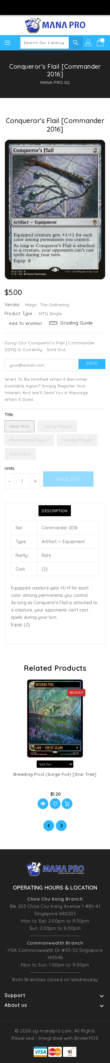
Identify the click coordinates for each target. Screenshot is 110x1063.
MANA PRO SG (55, 82)
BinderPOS (86, 1038)
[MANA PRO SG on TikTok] (72, 7)
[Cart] (101, 43)
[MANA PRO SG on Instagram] (49, 7)
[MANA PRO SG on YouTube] (60, 7)
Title (9, 414)
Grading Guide (76, 323)
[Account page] (88, 43)
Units (10, 468)
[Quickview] (43, 803)
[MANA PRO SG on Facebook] (37, 7)
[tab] (54, 510)
